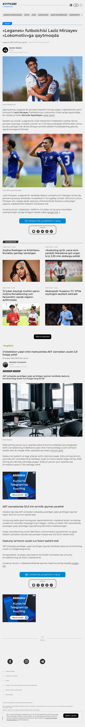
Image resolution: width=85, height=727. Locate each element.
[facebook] (10, 661)
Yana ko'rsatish (42, 337)
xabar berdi (49, 115)
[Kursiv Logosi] (10, 4)
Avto (26, 15)
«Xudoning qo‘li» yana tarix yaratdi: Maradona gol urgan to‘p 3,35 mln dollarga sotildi (62, 253)
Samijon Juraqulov (17, 362)
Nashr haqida (10, 671)
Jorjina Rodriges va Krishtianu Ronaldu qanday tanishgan (21, 252)
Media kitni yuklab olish (14, 690)
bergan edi (52, 212)
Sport (7, 24)
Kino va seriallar (59, 15)
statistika (16, 371)
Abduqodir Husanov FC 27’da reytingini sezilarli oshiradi (63, 293)
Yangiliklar (8, 346)
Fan (34, 15)
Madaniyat (75, 15)
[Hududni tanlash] (70, 5)
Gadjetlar (43, 15)
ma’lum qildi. (56, 450)
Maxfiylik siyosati (11, 676)
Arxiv (7, 680)
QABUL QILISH (71, 716)
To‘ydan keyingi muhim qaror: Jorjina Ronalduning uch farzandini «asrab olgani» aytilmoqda (21, 295)
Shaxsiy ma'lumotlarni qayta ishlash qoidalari (21, 685)
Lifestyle (8, 6)
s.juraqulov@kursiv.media (17, 366)
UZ (76, 5)
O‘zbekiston (7, 371)
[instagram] (26, 661)
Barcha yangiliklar (13, 15)
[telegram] (42, 661)
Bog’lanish (9, 694)
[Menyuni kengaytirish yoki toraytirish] (81, 5)
